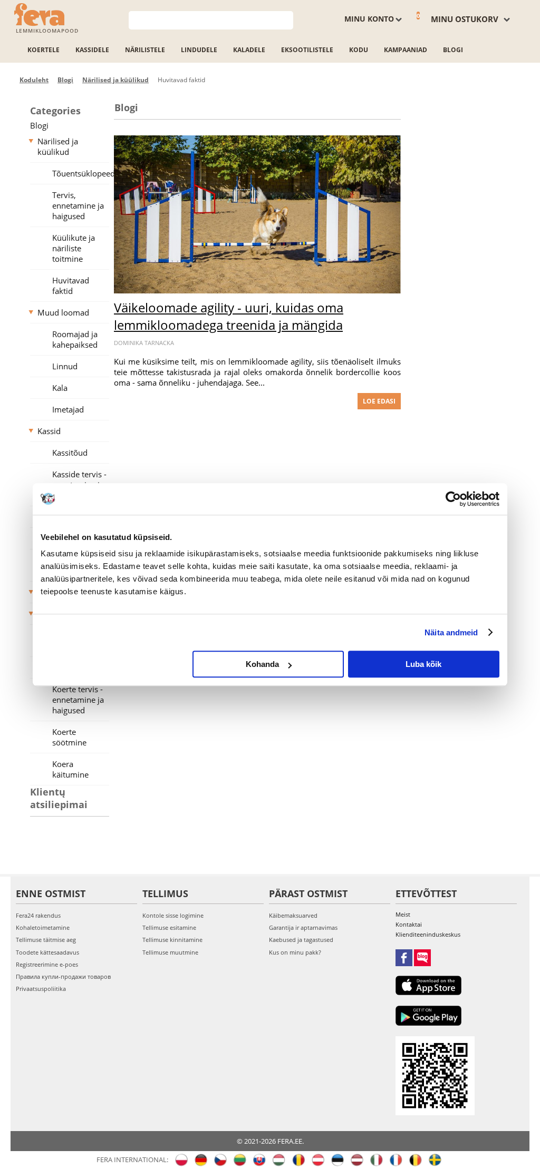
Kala (60, 387)
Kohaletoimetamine (43, 927)
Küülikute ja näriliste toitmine (73, 248)
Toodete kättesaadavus (47, 952)
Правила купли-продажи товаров (63, 976)
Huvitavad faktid (70, 285)
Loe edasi (379, 401)
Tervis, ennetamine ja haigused (78, 205)
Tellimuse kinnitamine (172, 940)
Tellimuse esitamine (169, 927)
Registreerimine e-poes (47, 964)
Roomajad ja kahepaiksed (75, 339)
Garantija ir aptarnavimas (303, 927)
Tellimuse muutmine (170, 952)
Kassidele (92, 49)
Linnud (65, 366)
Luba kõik (423, 664)
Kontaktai (409, 924)
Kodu (358, 49)
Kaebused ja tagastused (301, 940)
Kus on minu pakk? (295, 952)
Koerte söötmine (69, 737)
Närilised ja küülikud (57, 146)
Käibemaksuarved (293, 915)
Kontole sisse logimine (173, 915)
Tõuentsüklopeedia (84, 173)
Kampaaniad (405, 49)
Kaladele (249, 49)
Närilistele (145, 49)
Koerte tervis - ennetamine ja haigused (78, 699)
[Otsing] (285, 19)
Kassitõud (70, 452)
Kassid (49, 431)
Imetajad (68, 409)
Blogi (453, 49)
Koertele (43, 49)
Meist (403, 914)
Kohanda (262, 664)
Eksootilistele (307, 49)
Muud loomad (63, 312)
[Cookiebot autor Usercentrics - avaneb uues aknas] (453, 499)
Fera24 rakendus (38, 915)
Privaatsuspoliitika (41, 989)
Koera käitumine (70, 769)
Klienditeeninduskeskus (428, 934)
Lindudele (199, 49)
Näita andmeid (451, 632)
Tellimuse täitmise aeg (46, 940)
